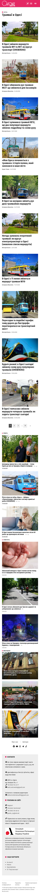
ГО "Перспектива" (12, 869)
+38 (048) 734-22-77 (13, 785)
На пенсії (10, 862)
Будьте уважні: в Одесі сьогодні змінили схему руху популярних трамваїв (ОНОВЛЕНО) (18, 367)
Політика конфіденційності (6, 883)
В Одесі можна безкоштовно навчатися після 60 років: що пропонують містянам (18, 533)
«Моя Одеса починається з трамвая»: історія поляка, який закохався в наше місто (17, 163)
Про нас (15, 742)
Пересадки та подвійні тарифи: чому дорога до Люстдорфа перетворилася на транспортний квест (18, 324)
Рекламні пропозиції (13, 808)
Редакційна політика (18, 883)
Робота (9, 865)
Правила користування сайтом (31, 883)
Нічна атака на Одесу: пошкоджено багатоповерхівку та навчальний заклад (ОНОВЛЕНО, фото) (18, 673)
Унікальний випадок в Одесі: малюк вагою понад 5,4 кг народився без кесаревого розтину (19, 572)
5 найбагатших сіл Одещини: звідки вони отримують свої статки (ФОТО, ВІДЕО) (18, 703)
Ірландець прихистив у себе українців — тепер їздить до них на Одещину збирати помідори (18, 465)
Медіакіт (10, 805)
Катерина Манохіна (7, 91)
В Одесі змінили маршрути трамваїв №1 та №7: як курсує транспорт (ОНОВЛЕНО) (17, 47)
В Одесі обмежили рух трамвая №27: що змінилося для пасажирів (19, 86)
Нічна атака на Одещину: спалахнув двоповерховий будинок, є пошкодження (20, 644)
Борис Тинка (5, 169)
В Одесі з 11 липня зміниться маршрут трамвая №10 (16, 280)
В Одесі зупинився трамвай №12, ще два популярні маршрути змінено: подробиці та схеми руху (19, 125)
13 (25, 425)
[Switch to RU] (35, 3)
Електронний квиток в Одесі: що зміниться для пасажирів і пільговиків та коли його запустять (20, 731)
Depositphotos (11, 867)
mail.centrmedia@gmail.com (16, 787)
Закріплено (27, 3)
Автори (25, 742)
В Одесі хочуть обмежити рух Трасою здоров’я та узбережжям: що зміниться (19, 608)
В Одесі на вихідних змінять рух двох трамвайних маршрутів (18, 202)
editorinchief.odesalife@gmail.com (18, 795)
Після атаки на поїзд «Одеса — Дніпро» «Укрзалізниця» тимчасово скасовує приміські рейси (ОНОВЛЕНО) (18, 499)
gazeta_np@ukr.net (13, 813)
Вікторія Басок (6, 53)
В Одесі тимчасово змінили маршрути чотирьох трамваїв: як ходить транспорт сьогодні (18, 411)
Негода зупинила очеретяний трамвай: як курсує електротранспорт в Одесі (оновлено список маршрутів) (17, 240)
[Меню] (31, 3)
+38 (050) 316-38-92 (13, 811)
